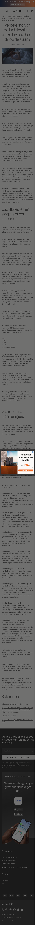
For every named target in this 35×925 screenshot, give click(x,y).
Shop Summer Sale (25, 470)
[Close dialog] (32, 452)
